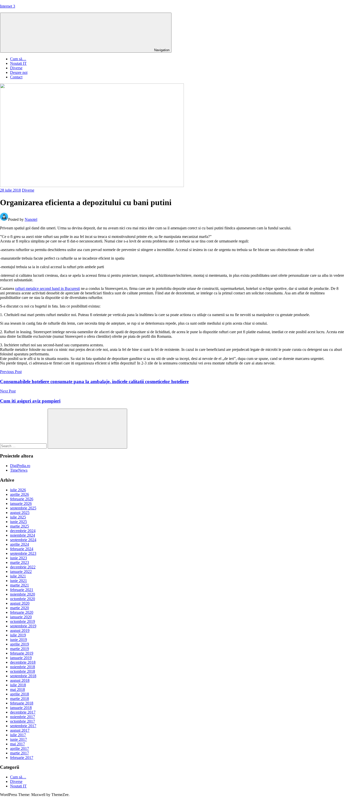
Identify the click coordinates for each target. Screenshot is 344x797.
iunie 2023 (18, 558)
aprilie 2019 (19, 644)
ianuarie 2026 (21, 503)
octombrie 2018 (22, 671)
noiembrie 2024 (22, 535)
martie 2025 (19, 526)
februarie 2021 (21, 590)
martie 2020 (19, 608)
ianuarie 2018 (21, 708)
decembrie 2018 (23, 662)
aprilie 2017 (19, 748)
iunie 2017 (18, 739)
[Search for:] (24, 446)
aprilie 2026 (19, 494)
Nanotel (31, 219)
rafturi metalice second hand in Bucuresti (47, 288)
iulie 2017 (18, 735)
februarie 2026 (21, 499)
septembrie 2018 (23, 676)
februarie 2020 (21, 612)
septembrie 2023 (23, 553)
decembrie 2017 (23, 712)
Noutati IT (18, 63)
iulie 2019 (18, 635)
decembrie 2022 (23, 567)
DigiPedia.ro (20, 466)
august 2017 (19, 730)
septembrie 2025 (23, 508)
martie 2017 (19, 753)
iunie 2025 (18, 521)
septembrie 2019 (23, 626)
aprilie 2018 (19, 694)
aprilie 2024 (19, 544)
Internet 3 (7, 6)
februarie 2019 (21, 653)
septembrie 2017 (23, 726)
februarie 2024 (21, 549)
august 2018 (19, 680)
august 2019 (19, 630)
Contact (16, 77)
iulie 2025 (18, 517)
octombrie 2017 (22, 721)
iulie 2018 (18, 685)
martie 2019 (19, 649)
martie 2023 (19, 562)
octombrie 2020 (22, 599)
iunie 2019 (18, 639)
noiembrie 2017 (22, 717)
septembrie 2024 (23, 540)
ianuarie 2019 (21, 658)
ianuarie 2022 (21, 571)
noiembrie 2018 (22, 667)
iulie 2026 (18, 490)
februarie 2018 (21, 703)
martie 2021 (19, 585)
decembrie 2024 (23, 531)
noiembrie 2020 (22, 594)
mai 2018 (17, 689)
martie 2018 (19, 698)
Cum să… (18, 59)
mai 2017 (17, 744)
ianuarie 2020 (21, 617)
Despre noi (18, 72)
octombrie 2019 (22, 621)
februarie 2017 (21, 757)
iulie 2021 (18, 576)
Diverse (16, 68)
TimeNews (18, 470)
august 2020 (19, 603)
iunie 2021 (18, 580)
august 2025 (19, 512)
